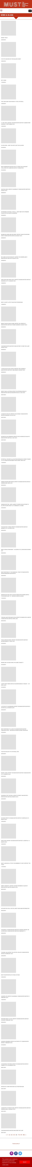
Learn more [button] (5, 1164)
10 (23, 1135)
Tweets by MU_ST (16, 1143)
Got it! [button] (24, 1162)
